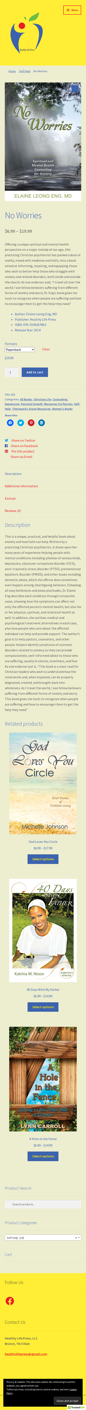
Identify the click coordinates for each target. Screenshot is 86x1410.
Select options (43, 859)
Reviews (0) (13, 511)
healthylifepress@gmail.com (26, 1354)
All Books (26, 399)
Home (12, 71)
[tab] (43, 474)
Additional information (21, 486)
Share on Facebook (24, 446)
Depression (12, 404)
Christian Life (42, 399)
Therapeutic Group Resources (31, 409)
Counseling (60, 399)
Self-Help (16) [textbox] (42, 1238)
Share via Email (21, 457)
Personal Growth (32, 404)
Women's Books (62, 409)
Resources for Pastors (58, 404)
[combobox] (43, 1237)
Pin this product (22, 451)
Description (13, 474)
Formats (11, 344)
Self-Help (24, 71)
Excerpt (10, 498)
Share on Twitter (23, 440)
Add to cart (35, 372)
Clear (46, 349)
